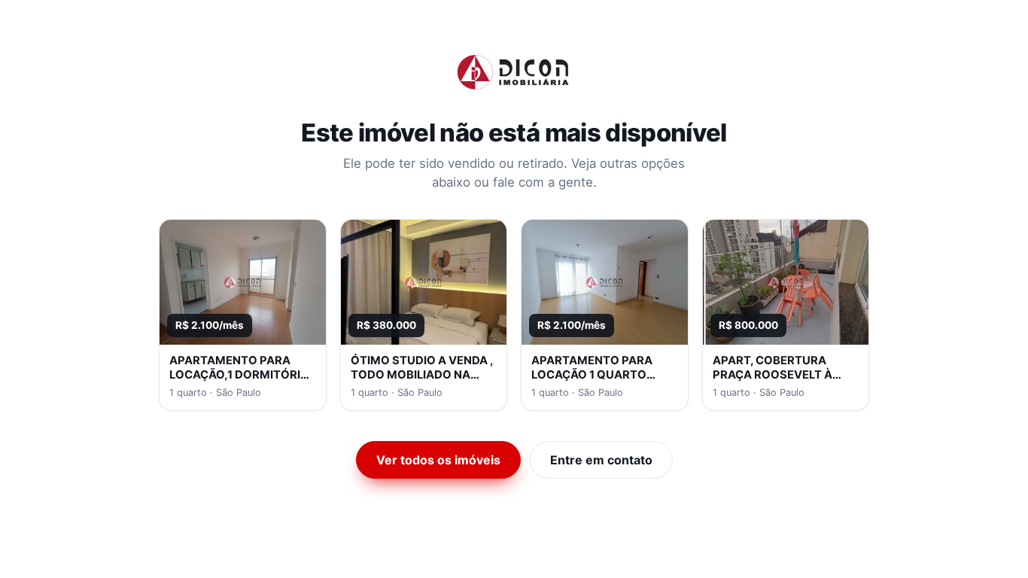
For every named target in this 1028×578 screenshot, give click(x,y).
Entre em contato (601, 459)
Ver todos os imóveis (438, 459)
